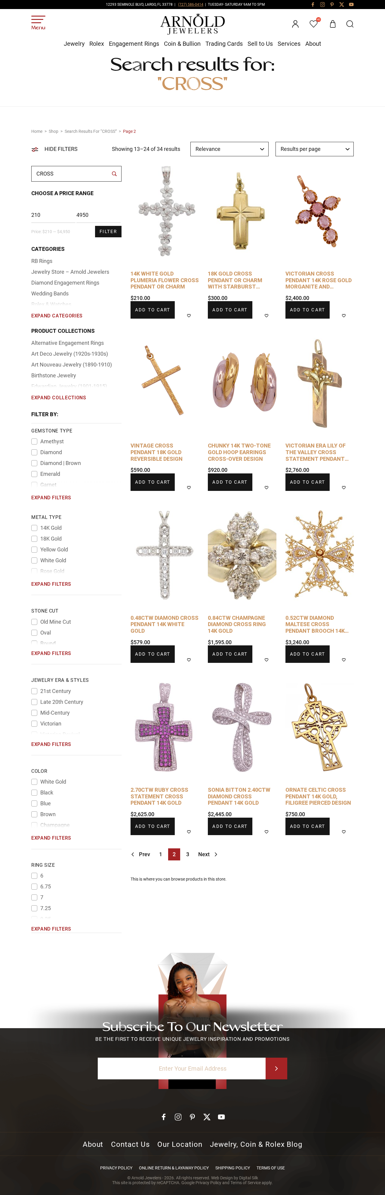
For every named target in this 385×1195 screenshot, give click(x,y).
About (313, 43)
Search (114, 174)
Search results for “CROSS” (91, 131)
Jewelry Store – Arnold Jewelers (70, 272)
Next (204, 854)
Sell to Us (260, 43)
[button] (350, 24)
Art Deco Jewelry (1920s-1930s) (69, 354)
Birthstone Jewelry (53, 375)
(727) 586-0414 (190, 4)
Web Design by (234, 1177)
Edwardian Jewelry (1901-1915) (69, 386)
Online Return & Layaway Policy (174, 1167)
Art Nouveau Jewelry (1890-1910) (71, 364)
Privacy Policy (116, 1167)
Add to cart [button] (152, 310)
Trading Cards (224, 43)
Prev (144, 854)
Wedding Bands (50, 293)
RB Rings (41, 261)
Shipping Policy (232, 1167)
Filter (108, 231)
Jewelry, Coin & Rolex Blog (256, 1144)
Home (36, 131)
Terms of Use (271, 1167)
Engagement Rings (134, 43)
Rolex (96, 43)
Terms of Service (245, 1182)
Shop (53, 131)
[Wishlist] (314, 24)
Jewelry (74, 43)
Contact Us (130, 1144)
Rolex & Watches (51, 304)
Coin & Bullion (182, 43)
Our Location (179, 1144)
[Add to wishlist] (193, 316)
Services (289, 43)
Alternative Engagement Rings (67, 343)
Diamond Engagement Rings (65, 282)
